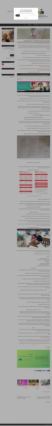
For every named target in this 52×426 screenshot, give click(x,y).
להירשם (18, 15)
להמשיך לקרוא (26, 17)
